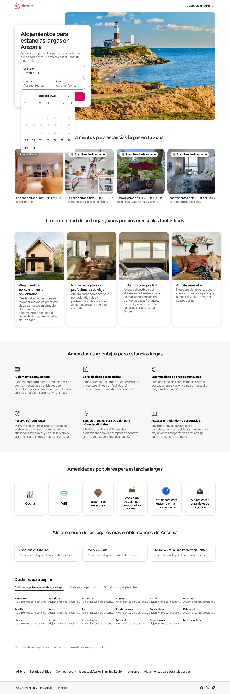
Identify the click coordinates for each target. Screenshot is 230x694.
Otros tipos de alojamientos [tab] (120, 587)
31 (33, 147)
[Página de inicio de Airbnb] (24, 5)
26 (47, 140)
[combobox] (52, 73)
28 (62, 140)
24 (33, 140)
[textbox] (36, 85)
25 (40, 140)
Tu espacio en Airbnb (199, 6)
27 (54, 140)
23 (26, 140)
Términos (61, 687)
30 (26, 147)
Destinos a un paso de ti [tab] (83, 587)
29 (69, 140)
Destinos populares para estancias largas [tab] (39, 587)
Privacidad (46, 687)
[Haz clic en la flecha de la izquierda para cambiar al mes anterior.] (27, 96)
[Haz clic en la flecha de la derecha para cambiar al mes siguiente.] (69, 96)
